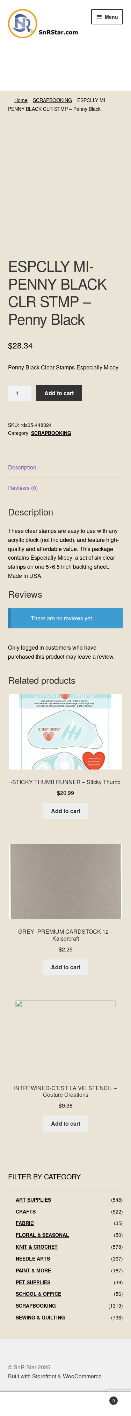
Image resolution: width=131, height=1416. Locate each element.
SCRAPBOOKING (52, 100)
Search (65, 1404)
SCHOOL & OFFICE (38, 1293)
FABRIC (25, 1222)
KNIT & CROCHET (37, 1246)
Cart (101, 1398)
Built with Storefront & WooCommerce (55, 1376)
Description (22, 467)
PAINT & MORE (33, 1270)
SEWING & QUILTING (40, 1317)
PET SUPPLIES (33, 1282)
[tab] (65, 467)
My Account (22, 1404)
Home (21, 100)
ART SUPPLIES (33, 1199)
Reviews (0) (23, 488)
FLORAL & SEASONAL (42, 1234)
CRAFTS (26, 1211)
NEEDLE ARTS (33, 1258)
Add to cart (59, 393)
